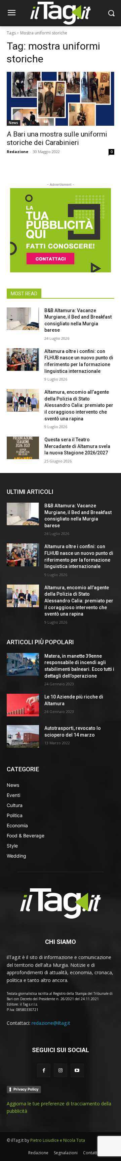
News (13, 122)
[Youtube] (77, 1070)
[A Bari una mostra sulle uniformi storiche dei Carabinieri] (60, 99)
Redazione (17, 151)
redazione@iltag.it (51, 1023)
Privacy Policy (25, 1089)
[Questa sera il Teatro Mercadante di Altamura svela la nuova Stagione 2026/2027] (23, 448)
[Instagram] (60, 1070)
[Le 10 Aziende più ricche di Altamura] (23, 705)
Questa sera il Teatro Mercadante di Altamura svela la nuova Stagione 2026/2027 (77, 446)
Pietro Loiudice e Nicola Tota (57, 1140)
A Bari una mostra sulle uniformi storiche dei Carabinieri (57, 138)
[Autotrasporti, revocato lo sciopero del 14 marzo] (23, 736)
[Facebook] (43, 1070)
